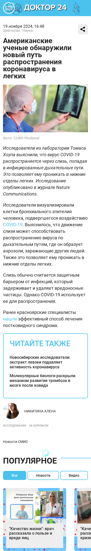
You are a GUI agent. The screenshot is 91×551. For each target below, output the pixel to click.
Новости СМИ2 (15, 442)
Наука (27, 30)
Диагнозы (11, 30)
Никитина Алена (40, 411)
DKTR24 (45, 8)
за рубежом (38, 425)
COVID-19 (12, 224)
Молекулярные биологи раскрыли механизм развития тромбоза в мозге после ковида (42, 380)
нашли (10, 318)
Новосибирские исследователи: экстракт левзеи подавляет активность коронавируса (40, 362)
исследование (14, 425)
